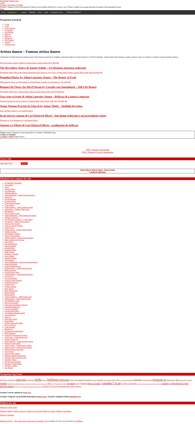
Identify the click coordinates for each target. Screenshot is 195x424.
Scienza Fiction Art (11, 339)
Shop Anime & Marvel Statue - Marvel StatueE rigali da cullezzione (97, 171)
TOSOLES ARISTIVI (74, 12)
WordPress (79, 421)
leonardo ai (159, 379)
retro (49, 383)
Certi (63, 421)
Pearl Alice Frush (11, 319)
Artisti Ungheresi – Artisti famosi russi (18, 297)
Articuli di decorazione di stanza (16, 335)
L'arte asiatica (9, 205)
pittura (177, 380)
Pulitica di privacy (19, 411)
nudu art (7, 317)
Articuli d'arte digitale (12, 236)
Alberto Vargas (10, 189)
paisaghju (149, 380)
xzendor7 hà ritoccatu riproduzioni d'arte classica (61, 386)
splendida (137, 380)
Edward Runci (10, 248)
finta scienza (58, 384)
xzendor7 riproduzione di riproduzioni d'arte (149, 384)
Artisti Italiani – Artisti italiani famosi (18, 299)
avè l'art (3, 380)
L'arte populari (10, 327)
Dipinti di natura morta (13, 343)
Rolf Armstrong (10, 333)
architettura (31, 380)
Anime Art (8, 197)
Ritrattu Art (9, 329)
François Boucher (11, 264)
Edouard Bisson (10, 246)
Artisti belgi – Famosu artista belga (17, 209)
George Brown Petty (12, 272)
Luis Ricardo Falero (12, 311)
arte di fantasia (107, 380)
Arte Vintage (9, 352)
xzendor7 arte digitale (129, 384)
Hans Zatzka (9, 289)
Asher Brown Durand (12, 203)
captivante (64, 379)
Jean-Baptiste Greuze (12, 301)
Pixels (40, 12)
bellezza (52, 379)
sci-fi (53, 384)
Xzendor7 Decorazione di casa (15, 358)
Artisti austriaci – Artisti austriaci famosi (19, 207)
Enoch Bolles (9, 256)
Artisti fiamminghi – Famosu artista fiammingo (21, 262)
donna (90, 383)
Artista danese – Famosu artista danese (18, 230)
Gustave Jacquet (10, 287)
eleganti (94, 380)
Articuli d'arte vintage (12, 354)
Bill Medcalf (9, 211)
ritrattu (3, 383)
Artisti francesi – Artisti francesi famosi (18, 268)
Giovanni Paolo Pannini (13, 281)
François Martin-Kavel (13, 266)
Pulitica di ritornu (6, 411)
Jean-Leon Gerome (11, 303)
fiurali (114, 380)
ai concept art (10, 380)
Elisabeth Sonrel (10, 250)
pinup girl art (183, 380)
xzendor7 (97, 383)
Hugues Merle (10, 295)
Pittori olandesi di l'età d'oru (14, 240)
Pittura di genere (10, 270)
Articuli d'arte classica (12, 224)
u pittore (24, 12)
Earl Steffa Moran (11, 244)
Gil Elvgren (9, 276)
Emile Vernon (9, 252)
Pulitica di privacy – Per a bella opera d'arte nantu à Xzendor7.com (24, 421)
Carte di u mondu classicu (14, 226)
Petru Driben (9, 321)
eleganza (88, 380)
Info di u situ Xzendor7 (13, 362)
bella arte (44, 380)
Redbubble (32, 12)
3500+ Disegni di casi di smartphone (97, 152)
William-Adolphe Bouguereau (15, 356)
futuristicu (130, 380)
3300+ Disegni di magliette (97, 150)
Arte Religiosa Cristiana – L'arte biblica (19, 220)
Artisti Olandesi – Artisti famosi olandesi (19, 238)
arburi (77, 384)
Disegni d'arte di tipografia (14, 350)
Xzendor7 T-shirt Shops (13, 364)
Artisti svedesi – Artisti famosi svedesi (18, 345)
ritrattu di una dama (13, 384)
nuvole (72, 380)
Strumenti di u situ (56, 12)
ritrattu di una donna (25, 384)
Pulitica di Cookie (49, 411)
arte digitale (80, 380)
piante (190, 380)
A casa (3, 12)
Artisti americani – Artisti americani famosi (20, 195)
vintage (83, 383)
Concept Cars (9, 228)
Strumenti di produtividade (14, 331)
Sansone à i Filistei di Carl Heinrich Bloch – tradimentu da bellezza (39, 125)
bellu (38, 379)
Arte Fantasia (9, 260)
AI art (7, 187)
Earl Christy (9, 242)
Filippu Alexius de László (14, 323)
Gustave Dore (9, 285)
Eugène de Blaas (10, 258)
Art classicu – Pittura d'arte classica (17, 222)
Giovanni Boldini (11, 278)
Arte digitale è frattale (12, 234)
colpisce (64, 384)
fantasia (100, 380)
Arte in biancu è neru (12, 213)
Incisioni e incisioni (11, 254)
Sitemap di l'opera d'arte (8, 407)
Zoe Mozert (9, 368)
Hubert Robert (10, 293)
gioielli (144, 380)
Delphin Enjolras (11, 232)
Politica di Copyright (34, 411)
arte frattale (123, 380)
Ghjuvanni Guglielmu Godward (16, 305)
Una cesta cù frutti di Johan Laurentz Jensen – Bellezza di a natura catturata (44, 96)
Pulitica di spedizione (63, 411)
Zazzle (46, 12)
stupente (71, 383)
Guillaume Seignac (11, 283)
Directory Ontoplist (7, 415)
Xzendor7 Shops (10, 360)
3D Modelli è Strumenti (13, 183)
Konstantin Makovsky (12, 307)
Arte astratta (9, 185)
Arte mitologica (10, 315)
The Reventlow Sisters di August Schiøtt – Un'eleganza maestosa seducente (43, 67)
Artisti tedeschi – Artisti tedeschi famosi (19, 274)
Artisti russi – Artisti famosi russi (16, 337)
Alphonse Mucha (11, 193)
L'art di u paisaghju (11, 309)
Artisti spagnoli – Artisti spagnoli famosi (19, 341)
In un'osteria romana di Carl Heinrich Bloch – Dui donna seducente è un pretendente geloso (53, 115)
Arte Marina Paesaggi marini (15, 313)
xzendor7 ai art (111, 383)
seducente (21, 379)
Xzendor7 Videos (11, 366)
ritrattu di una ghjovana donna (39, 384)
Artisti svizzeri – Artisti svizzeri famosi (18, 348)
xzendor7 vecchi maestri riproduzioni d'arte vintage (27, 386)
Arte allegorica (10, 191)
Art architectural (10, 199)
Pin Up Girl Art (10, 325)
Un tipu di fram (10, 201)
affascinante (170, 380)
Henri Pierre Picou (11, 291)
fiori (118, 380)
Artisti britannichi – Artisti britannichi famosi (20, 216)
